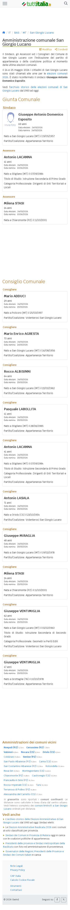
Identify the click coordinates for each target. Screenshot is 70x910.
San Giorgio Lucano (42, 32)
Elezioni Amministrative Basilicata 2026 (30, 827)
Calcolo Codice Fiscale (22, 880)
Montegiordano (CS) (36, 770)
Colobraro (12, 756)
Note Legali (16, 865)
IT (9, 32)
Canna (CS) (48, 761)
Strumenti (15, 885)
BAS (16, 32)
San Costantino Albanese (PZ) (23, 766)
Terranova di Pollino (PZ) (20, 789)
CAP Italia (15, 875)
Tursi (42, 784)
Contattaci (16, 890)
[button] (65, 3)
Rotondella (55, 766)
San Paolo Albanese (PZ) (20, 761)
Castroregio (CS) (44, 775)
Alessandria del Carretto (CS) (23, 794)
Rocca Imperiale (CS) (19, 784)
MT (24, 32)
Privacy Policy (17, 870)
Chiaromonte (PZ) (16, 775)
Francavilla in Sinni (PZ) (19, 780)
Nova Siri (12, 770)
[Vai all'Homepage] (36, 3)
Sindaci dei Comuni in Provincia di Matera (28, 835)
